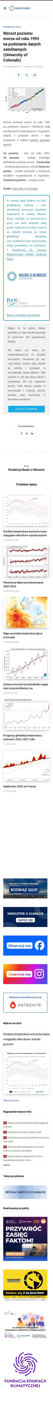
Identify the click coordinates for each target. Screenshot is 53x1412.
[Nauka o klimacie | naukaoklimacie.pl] (19, 8)
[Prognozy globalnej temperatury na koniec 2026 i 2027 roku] (26, 714)
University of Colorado (25, 188)
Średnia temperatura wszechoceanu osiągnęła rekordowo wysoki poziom (26, 1039)
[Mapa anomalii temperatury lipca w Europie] (26, 612)
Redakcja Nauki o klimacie (26, 469)
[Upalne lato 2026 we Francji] (26, 765)
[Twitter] (27, 75)
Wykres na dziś (12, 27)
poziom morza (26, 426)
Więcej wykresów (11, 1100)
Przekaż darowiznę (26, 409)
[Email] (35, 75)
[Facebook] (18, 75)
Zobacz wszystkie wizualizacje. (23, 315)
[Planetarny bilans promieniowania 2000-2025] (26, 561)
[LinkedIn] (32, 433)
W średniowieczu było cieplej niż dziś (22, 1132)
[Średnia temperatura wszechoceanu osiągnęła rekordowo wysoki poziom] (26, 510)
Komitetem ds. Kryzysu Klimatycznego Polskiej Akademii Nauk (26, 254)
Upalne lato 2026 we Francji (19, 786)
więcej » (6, 1165)
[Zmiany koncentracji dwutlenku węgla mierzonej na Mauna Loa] (26, 663)
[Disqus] (26, 831)
